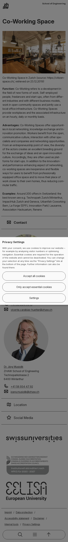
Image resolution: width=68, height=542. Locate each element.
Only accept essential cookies (34, 287)
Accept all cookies (34, 276)
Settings (34, 298)
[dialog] (34, 271)
